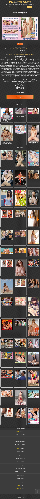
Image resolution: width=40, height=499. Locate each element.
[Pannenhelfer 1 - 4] (33, 268)
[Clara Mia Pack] (33, 237)
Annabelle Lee (11, 49)
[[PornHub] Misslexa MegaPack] (6, 178)
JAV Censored (19, 468)
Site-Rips (19, 461)
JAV (18, 465)
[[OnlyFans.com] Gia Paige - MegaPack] (33, 286)
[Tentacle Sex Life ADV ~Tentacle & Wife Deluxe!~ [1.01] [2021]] (20, 306)
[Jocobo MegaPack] (6, 343)
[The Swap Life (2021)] (33, 416)
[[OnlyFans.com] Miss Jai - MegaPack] (6, 237)
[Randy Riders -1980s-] (20, 359)
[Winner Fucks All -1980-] (6, 327)
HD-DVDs (18, 438)
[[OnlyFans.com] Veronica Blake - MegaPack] (6, 416)
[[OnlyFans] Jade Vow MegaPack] (20, 397)
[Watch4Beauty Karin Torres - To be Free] (33, 359)
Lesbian (10, 54)
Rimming (27, 54)
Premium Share (20, 2)
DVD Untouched (19, 444)
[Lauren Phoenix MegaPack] (20, 178)
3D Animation (19, 488)
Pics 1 (19, 44)
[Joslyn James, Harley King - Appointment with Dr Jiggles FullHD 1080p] (20, 378)
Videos (17, 448)
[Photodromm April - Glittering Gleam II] (33, 327)
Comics (18, 485)
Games (18, 481)
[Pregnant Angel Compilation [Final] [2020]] (6, 306)
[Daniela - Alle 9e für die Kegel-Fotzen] (33, 178)
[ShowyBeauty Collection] (33, 252)
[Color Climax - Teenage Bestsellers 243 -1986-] (6, 218)
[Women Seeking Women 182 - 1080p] (20, 237)
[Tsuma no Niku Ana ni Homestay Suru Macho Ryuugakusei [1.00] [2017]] (33, 159)
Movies (20, 14)
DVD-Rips (24, 14)
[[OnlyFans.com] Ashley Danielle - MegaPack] (6, 159)
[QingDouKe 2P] (33, 218)
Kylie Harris (26, 49)
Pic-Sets (18, 475)
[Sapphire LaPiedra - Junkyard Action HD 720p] (33, 198)
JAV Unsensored (18, 471)
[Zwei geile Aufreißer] (33, 397)
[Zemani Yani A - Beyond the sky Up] (6, 286)
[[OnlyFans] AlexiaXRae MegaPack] (20, 159)
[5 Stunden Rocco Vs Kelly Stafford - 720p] (6, 378)
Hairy (22, 54)
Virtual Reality (18, 441)
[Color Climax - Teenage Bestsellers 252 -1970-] (6, 268)
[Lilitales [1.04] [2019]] (20, 327)
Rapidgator (20, 97)
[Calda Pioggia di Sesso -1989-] (20, 343)
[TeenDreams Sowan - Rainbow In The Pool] (33, 378)
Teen (14, 54)
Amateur (18, 54)
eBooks (18, 478)
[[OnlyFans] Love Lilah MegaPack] (20, 268)
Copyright (15, 497)
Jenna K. (33, 49)
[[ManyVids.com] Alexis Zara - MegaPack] (20, 416)
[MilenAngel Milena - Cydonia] (20, 198)
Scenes (18, 451)
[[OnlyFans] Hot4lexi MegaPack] (6, 198)
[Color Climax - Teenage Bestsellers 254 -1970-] (20, 286)
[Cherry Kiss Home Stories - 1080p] (6, 397)
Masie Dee (19, 49)
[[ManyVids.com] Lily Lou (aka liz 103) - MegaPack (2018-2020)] (33, 343)
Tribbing (33, 54)
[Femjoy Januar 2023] (20, 252)
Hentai (18, 492)
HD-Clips (18, 454)
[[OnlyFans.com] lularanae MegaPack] (20, 218)
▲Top (26, 497)
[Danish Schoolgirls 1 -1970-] (6, 359)
